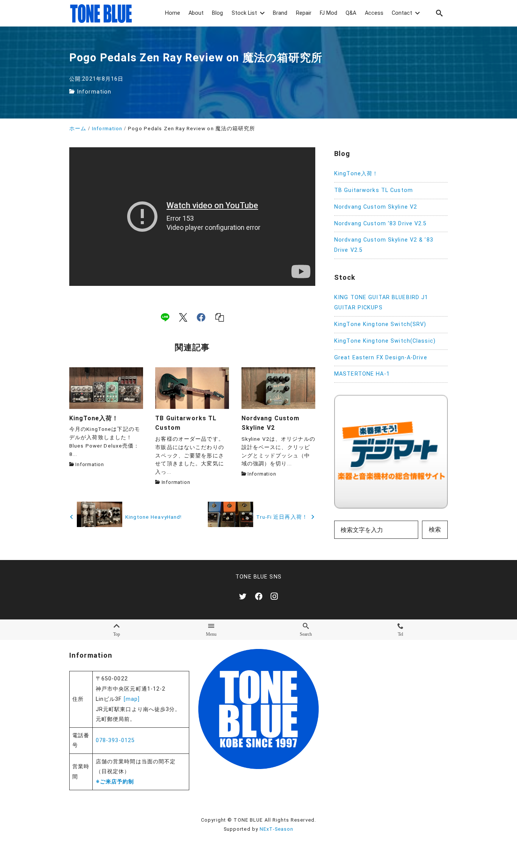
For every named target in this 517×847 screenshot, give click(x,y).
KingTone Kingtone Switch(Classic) (385, 341)
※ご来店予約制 (115, 781)
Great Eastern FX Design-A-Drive (380, 357)
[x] (183, 317)
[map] (132, 699)
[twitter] (242, 596)
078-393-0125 (115, 740)
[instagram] (274, 596)
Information (94, 92)
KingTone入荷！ (356, 173)
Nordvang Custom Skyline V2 (375, 207)
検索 (435, 529)
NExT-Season (276, 829)
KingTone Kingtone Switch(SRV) (380, 324)
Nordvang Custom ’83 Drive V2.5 (380, 223)
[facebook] (201, 317)
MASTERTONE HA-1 (362, 374)
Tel (400, 634)
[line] (165, 317)
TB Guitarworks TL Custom (373, 190)
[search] (439, 13)
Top (116, 634)
